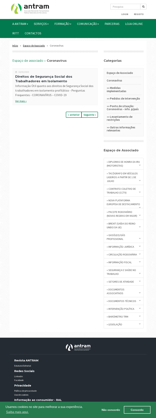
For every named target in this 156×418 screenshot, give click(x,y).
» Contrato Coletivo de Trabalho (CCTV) (121, 190)
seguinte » (90, 114)
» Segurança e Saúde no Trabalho (121, 272)
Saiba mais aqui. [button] (17, 412)
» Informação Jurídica (120, 246)
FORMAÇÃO (61, 24)
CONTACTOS (33, 33)
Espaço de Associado (34, 45)
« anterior (74, 114)
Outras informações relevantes (121, 129)
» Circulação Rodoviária (122, 254)
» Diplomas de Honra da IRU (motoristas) (123, 163)
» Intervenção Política (120, 309)
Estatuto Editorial (22, 365)
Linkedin (18, 376)
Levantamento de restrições (119, 118)
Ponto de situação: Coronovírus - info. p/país (123, 107)
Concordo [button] (137, 409)
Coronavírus (114, 80)
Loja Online (134, 24)
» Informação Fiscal (119, 262)
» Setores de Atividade (120, 281)
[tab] (124, 73)
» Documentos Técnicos (121, 301)
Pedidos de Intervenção (125, 98)
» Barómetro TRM (117, 316)
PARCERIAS (112, 24)
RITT (15, 33)
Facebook (19, 380)
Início (15, 45)
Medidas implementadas (116, 89)
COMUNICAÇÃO (87, 24)
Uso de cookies (21, 394)
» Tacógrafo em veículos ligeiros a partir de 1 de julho (122, 177)
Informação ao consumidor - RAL (38, 400)
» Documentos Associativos (115, 291)
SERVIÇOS (40, 24)
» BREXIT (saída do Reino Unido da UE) (121, 225)
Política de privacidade (25, 390)
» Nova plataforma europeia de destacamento (123, 202)
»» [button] (108, 88)
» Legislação (114, 324)
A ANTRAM (19, 24)
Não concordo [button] (111, 409)
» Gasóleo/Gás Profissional (116, 237)
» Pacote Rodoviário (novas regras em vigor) (122, 213)
